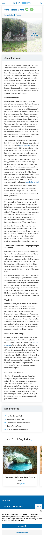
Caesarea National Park (15, 419)
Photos (18, 15)
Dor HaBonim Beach (14, 426)
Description (9, 15)
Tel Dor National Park (14, 416)
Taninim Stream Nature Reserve (18, 423)
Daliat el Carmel (24, 145)
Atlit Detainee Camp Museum (17, 429)
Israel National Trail (32, 182)
